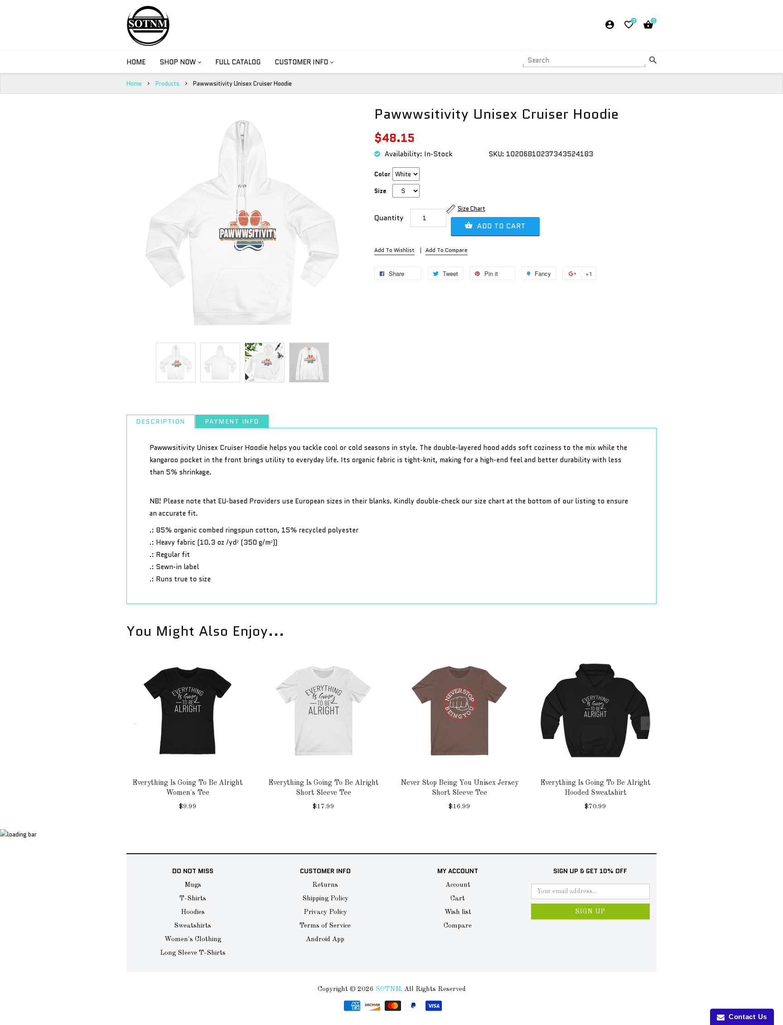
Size (380, 191)
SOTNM (388, 989)
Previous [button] (135, 723)
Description (160, 421)
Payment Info (232, 421)
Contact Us (746, 1016)
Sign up (590, 912)
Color (382, 174)
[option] (176, 362)
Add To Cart (500, 226)
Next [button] (647, 723)
